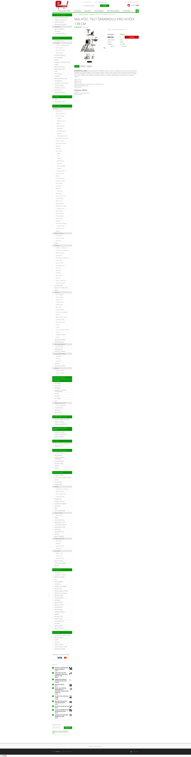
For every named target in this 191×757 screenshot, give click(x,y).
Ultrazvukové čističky (61, 646)
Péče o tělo (56, 632)
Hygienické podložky (60, 24)
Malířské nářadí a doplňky (62, 419)
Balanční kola (59, 616)
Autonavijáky (58, 81)
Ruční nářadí (59, 151)
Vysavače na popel (60, 366)
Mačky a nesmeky (59, 536)
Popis (77, 66)
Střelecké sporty (59, 538)
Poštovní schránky (60, 351)
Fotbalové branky (60, 612)
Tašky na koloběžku (60, 563)
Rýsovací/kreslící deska (61, 591)
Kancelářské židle (60, 319)
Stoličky (58, 324)
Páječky (59, 123)
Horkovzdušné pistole (62, 136)
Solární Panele (59, 285)
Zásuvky (57, 393)
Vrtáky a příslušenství (61, 113)
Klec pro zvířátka (59, 29)
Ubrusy (57, 327)
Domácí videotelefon (61, 434)
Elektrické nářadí (60, 116)
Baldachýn (58, 572)
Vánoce (57, 368)
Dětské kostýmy (59, 595)
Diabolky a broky (60, 546)
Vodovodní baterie (60, 339)
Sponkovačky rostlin (60, 283)
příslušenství (58, 455)
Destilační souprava (113, 11)
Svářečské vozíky (61, 121)
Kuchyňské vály (59, 346)
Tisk (114, 46)
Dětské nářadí (58, 609)
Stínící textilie (59, 275)
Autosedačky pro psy (60, 33)
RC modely (58, 584)
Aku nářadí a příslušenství (62, 138)
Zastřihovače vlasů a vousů (63, 635)
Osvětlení (56, 441)
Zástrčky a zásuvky (60, 50)
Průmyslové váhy (60, 203)
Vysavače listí (59, 255)
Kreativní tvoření (59, 577)
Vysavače (57, 76)
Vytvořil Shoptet (135, 751)
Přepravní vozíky (59, 228)
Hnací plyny (58, 548)
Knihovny (58, 332)
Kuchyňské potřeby (60, 354)
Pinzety (57, 639)
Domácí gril (58, 361)
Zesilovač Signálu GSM (61, 287)
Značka (83, 66)
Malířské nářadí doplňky (60, 417)
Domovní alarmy (59, 436)
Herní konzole (59, 625)
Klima (56, 99)
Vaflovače (58, 358)
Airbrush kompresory (61, 424)
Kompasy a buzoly (60, 501)
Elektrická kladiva (61, 131)
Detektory (57, 506)
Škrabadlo (58, 26)
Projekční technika (60, 403)
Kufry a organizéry (60, 510)
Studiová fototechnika (60, 450)
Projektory (58, 410)
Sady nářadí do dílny (60, 196)
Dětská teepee (58, 607)
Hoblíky (57, 176)
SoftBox (57, 466)
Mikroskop (58, 388)
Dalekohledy (58, 482)
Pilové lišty (59, 191)
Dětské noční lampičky (61, 593)
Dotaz (125, 46)
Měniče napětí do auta (61, 78)
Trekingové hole (59, 531)
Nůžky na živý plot (60, 253)
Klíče (56, 71)
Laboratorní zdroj (60, 238)
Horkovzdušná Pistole (61, 143)
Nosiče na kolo (59, 561)
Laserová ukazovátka (61, 405)
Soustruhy (58, 221)
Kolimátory (58, 543)
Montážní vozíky (61, 226)
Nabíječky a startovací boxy (62, 62)
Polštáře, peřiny (59, 302)
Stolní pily (58, 188)
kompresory (59, 111)
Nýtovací (59, 168)
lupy (56, 400)
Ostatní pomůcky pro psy (62, 17)
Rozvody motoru (60, 47)
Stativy (56, 468)
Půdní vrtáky (59, 260)
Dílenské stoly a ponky (61, 223)
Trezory (57, 337)
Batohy (57, 480)
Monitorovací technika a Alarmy (60, 429)
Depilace (57, 642)
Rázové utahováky (60, 67)
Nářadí (56, 64)
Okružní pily (58, 186)
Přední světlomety (60, 69)
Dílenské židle (59, 218)
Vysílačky (57, 396)
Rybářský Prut (58, 484)
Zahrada (57, 245)
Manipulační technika (61, 206)
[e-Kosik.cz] (61, 5)
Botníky (57, 314)
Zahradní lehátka (60, 309)
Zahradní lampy (59, 263)
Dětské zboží (57, 569)
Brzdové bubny (59, 52)
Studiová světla (59, 453)
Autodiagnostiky (59, 40)
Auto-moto (77, 11)
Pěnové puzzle (59, 602)
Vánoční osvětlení (60, 373)
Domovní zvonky (59, 342)
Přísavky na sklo (61, 208)
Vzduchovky (58, 541)
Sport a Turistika (58, 472)
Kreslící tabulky (59, 628)
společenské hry (59, 621)
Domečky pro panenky (61, 586)
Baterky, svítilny (59, 475)
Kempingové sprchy (60, 522)
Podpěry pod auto (60, 88)
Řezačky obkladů (61, 171)
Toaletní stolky (59, 297)
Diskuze (89, 66)
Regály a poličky (59, 605)
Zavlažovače (59, 270)
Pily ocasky (58, 148)
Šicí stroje (57, 398)
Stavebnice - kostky (60, 574)
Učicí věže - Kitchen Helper (62, 329)
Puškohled (58, 529)
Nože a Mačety (59, 513)
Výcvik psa (57, 31)
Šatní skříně (59, 307)
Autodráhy (58, 600)
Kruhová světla (59, 463)
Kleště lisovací (60, 161)
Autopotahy (58, 90)
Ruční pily (58, 278)
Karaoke (57, 614)
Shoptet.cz (90, 746)
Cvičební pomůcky (60, 496)
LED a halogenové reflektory (63, 443)
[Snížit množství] (124, 38)
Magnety (58, 231)
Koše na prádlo (59, 294)
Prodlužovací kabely (60, 181)
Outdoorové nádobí (60, 503)
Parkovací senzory (60, 92)
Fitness (57, 486)
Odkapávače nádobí (60, 334)
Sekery (56, 290)
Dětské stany (58, 588)
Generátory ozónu (60, 101)
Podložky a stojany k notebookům (60, 390)
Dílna (56, 108)
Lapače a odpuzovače (61, 280)
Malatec (122, 42)
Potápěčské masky (60, 520)
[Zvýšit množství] (124, 36)
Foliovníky (58, 273)
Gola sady (59, 163)
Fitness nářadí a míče (61, 494)
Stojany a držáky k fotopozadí (60, 458)
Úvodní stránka (54, 11)
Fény (56, 508)
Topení (56, 243)
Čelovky (57, 534)
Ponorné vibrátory (60, 178)
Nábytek (57, 292)
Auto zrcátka (58, 74)
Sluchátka (57, 385)
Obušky (57, 565)
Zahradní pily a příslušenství (62, 258)
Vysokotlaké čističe (60, 265)
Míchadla (58, 146)
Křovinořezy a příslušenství (62, 250)
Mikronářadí (60, 128)
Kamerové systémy (60, 432)
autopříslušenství (60, 55)
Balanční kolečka (60, 558)
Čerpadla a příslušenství (61, 248)
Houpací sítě (59, 299)
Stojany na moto (59, 85)
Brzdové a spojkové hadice (62, 45)
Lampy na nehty (59, 644)
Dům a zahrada (98, 11)
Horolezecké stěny (60, 527)
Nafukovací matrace (60, 322)
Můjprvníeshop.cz (99, 746)
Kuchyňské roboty (60, 344)
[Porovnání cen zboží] (3, 755)
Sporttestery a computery (62, 489)
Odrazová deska (59, 461)
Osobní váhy (58, 499)
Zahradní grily (59, 349)
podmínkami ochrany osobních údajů (60, 732)
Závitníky (59, 158)
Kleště (58, 153)
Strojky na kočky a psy (61, 20)
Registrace (136, 2)
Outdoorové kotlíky (60, 525)
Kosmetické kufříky (60, 649)
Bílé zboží (88, 11)
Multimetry (58, 240)
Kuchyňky (57, 623)
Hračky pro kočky (60, 22)
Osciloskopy (59, 235)
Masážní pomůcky (60, 491)
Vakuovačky (58, 356)
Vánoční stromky (60, 370)
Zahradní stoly (59, 304)
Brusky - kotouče (60, 141)
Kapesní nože (59, 515)
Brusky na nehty (59, 637)
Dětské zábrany (59, 581)
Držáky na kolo (59, 553)
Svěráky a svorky (60, 173)
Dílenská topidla (60, 213)
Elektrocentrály (59, 211)
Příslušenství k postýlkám (62, 312)
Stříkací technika (59, 422)
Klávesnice (58, 383)
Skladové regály (59, 198)
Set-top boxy (58, 412)
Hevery (56, 60)
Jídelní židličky (59, 619)
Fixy (56, 579)
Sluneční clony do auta (61, 83)
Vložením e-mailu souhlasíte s (60, 732)
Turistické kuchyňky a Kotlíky (63, 477)
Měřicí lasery (59, 201)
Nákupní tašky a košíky (61, 317)
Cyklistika (57, 551)
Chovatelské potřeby (64, 11)
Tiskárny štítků (59, 408)
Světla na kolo (59, 555)
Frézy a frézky (59, 183)
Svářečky (59, 118)
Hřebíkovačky (59, 193)
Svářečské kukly (61, 126)
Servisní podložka (61, 166)
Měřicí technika (59, 233)
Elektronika (126, 11)
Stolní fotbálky (59, 598)
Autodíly (57, 43)
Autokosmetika (59, 57)
